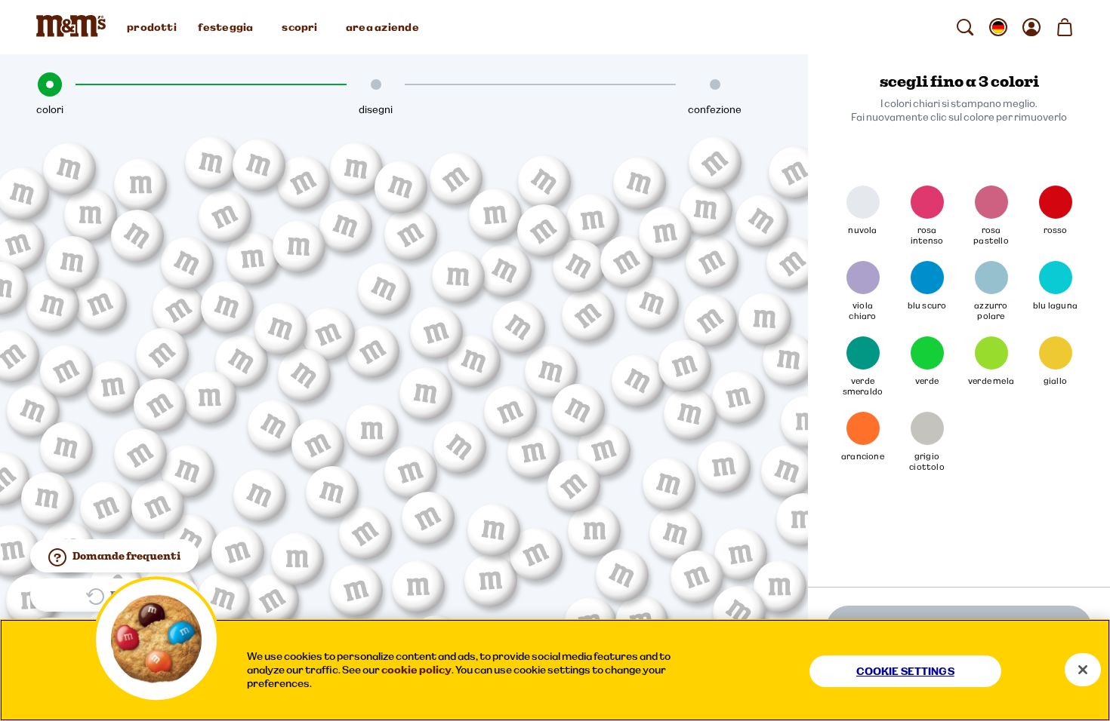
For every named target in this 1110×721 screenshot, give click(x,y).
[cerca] (965, 27)
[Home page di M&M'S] (74, 27)
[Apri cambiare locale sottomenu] (998, 27)
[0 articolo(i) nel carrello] (1065, 27)
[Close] (1083, 669)
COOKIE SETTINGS (905, 671)
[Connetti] (1031, 27)
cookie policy (416, 670)
